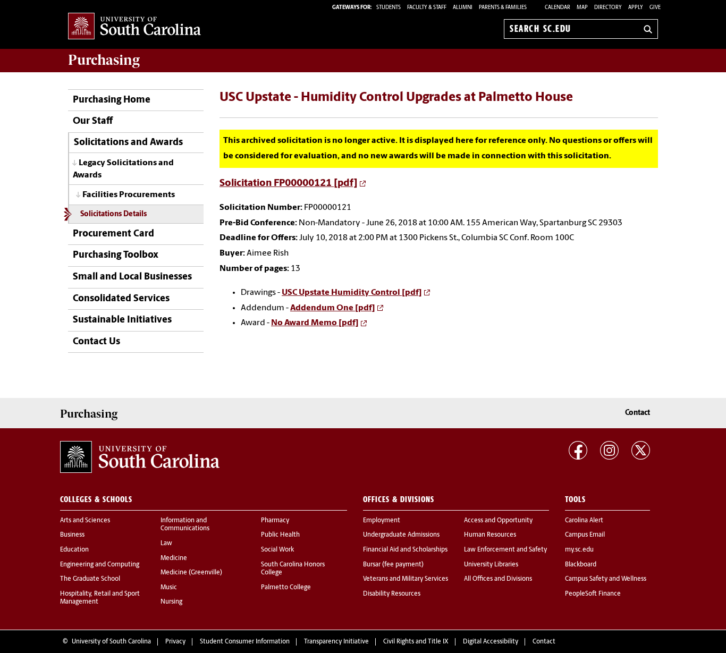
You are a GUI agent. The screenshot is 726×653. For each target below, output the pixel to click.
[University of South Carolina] (140, 457)
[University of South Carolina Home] (134, 27)
